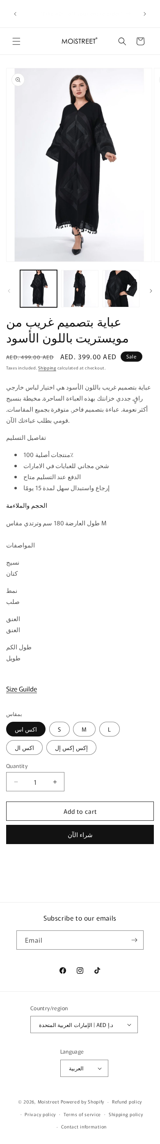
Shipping (47, 368)
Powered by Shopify (83, 1101)
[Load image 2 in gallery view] (79, 288)
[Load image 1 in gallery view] (38, 288)
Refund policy (127, 1101)
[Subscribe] (134, 940)
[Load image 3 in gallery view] (121, 288)
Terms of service (82, 1114)
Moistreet (48, 1101)
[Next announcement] (145, 14)
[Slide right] (151, 291)
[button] (16, 41)
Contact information (84, 1126)
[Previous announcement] (15, 14)
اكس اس (26, 729)
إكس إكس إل (71, 747)
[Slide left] (9, 291)
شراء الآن (80, 834)
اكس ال (24, 747)
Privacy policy (40, 1114)
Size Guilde (21, 689)
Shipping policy (126, 1114)
